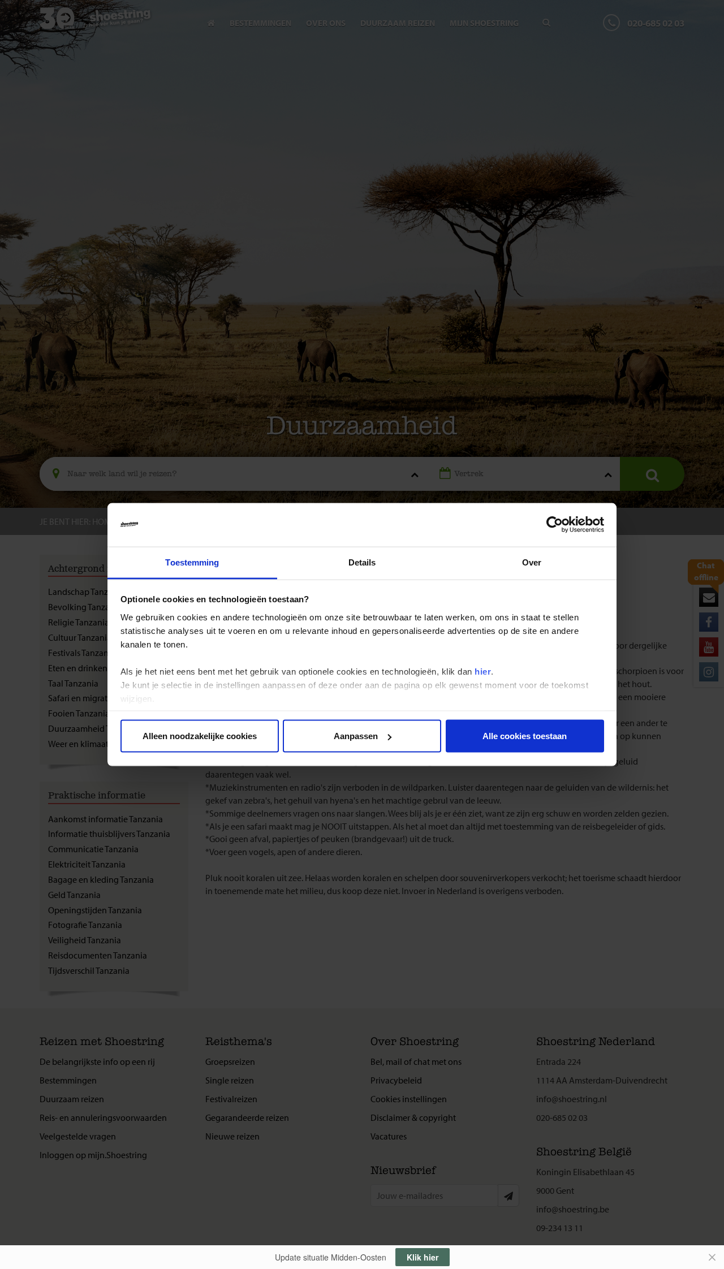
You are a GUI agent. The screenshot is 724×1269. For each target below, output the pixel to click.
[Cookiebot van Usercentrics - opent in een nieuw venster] (554, 524)
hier (483, 671)
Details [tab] (362, 562)
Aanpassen (356, 736)
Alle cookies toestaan (524, 736)
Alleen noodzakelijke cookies (200, 736)
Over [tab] (531, 562)
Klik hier (422, 1257)
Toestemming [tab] (192, 562)
